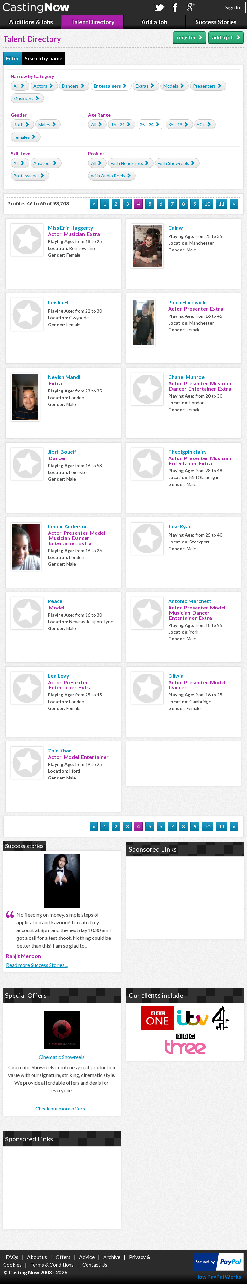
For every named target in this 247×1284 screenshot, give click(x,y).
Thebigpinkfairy (187, 451)
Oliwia (176, 676)
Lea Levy (58, 676)
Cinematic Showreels (62, 1057)
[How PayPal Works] (218, 1269)
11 (221, 204)
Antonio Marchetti (190, 601)
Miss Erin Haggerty (70, 227)
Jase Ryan (180, 526)
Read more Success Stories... (37, 965)
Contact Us (94, 1264)
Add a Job (154, 21)
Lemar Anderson (68, 526)
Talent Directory (92, 21)
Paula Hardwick (187, 302)
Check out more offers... (61, 1108)
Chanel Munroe (186, 377)
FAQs (12, 1257)
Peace (55, 601)
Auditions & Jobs (31, 21)
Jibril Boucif (62, 451)
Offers (63, 1257)
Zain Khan (60, 750)
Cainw (175, 227)
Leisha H (58, 302)
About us (37, 1257)
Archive (111, 1257)
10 (207, 204)
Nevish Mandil (65, 377)
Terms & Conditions (52, 1264)
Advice (87, 1257)
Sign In (232, 7)
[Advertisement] (183, 763)
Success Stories (216, 21)
